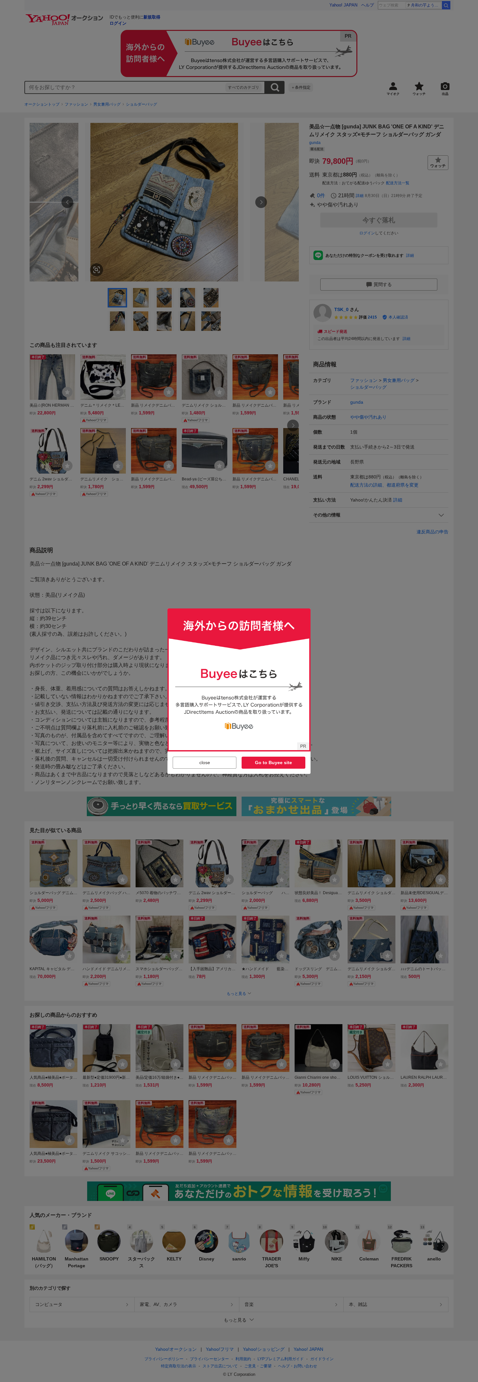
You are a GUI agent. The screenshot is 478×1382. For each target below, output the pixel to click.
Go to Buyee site (273, 762)
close (204, 762)
